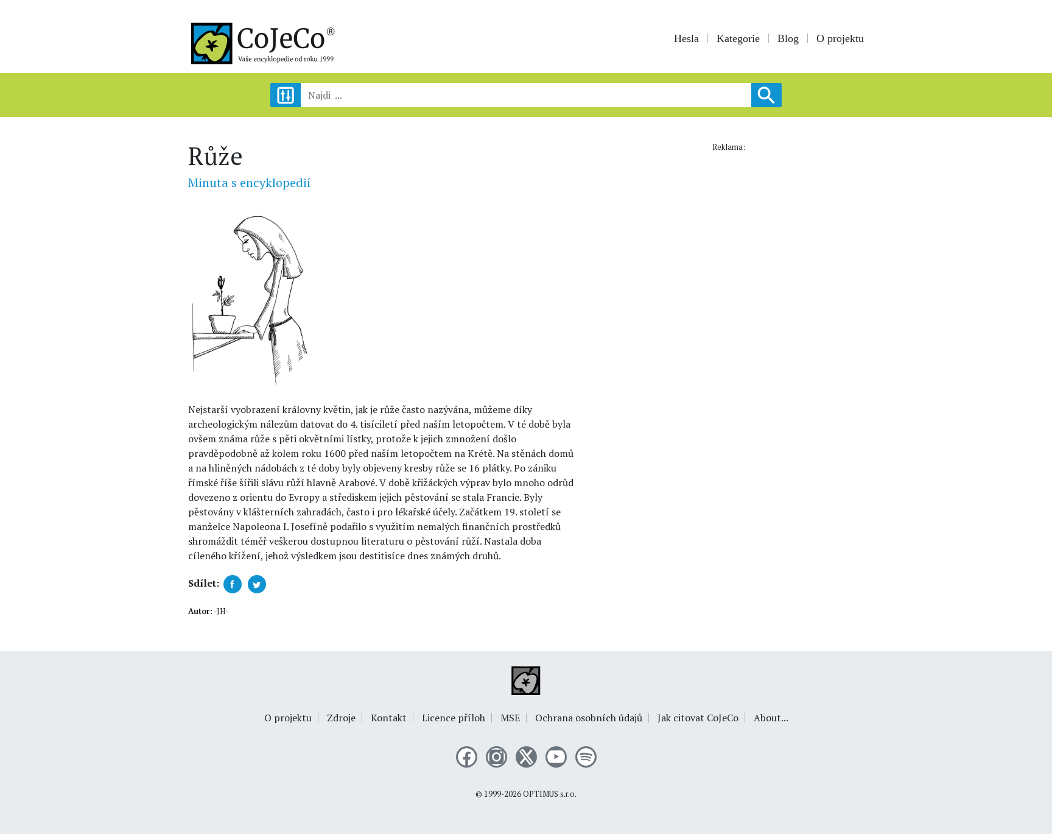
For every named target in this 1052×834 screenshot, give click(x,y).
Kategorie (738, 38)
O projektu (840, 38)
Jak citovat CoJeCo (698, 717)
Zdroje (341, 717)
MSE (510, 717)
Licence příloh (453, 717)
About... (771, 717)
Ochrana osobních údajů (588, 717)
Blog (788, 38)
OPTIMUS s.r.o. (550, 794)
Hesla (686, 38)
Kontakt (389, 717)
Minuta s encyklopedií (249, 182)
